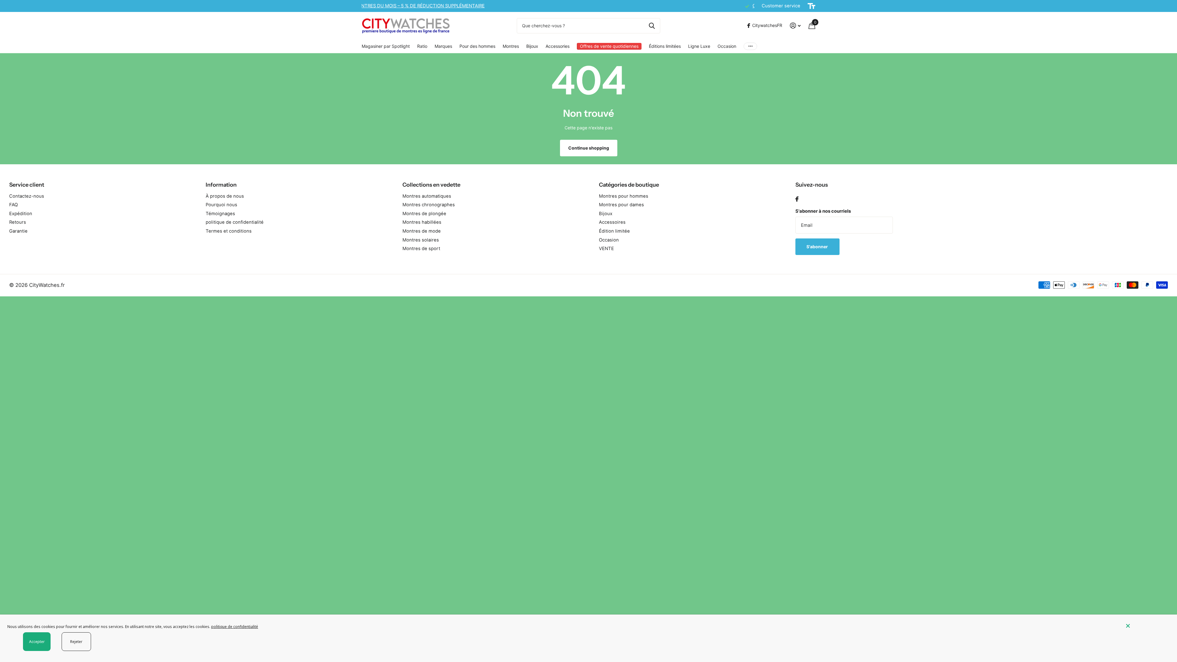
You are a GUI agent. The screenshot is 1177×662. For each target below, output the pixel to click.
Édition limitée (614, 231)
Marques (443, 46)
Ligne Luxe (699, 46)
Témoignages (220, 213)
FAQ (13, 204)
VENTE (606, 248)
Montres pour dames (621, 204)
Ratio (422, 46)
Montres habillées (421, 222)
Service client (26, 184)
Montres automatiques (426, 196)
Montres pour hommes (623, 196)
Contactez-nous (26, 196)
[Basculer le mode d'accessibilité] (811, 6)
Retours (17, 222)
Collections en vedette (431, 184)
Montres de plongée (424, 213)
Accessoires (612, 222)
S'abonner (817, 246)
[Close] (1147, 626)
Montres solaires (420, 240)
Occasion (727, 46)
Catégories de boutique (629, 184)
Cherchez (651, 25)
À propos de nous (225, 196)
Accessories (557, 46)
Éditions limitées (665, 46)
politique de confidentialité (235, 222)
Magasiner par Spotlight (386, 46)
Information (221, 184)
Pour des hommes (477, 46)
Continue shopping (588, 147)
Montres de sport (421, 248)
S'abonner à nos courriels (823, 211)
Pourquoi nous (221, 204)
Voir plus (750, 46)
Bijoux (532, 46)
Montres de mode (421, 231)
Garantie (18, 231)
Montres (511, 46)
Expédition (20, 213)
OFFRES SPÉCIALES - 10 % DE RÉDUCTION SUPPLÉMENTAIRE (435, 6)
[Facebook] (796, 199)
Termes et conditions (229, 231)
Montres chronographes (428, 204)
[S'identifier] (795, 25)
